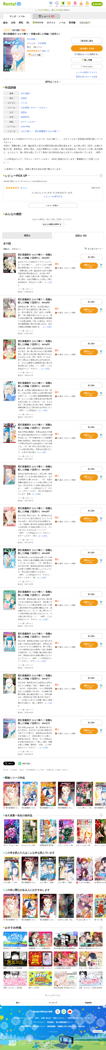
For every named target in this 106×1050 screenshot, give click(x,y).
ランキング (53, 1002)
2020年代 (25, 116)
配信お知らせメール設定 (86, 76)
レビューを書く (36, 55)
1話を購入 (86, 48)
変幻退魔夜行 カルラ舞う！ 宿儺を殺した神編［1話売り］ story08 (35, 551)
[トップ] (9, 4)
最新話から (16, 248)
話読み (24, 112)
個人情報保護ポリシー (64, 1022)
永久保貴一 (32, 38)
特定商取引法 (26, 1026)
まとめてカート (94, 248)
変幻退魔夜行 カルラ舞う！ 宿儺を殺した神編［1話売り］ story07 (35, 510)
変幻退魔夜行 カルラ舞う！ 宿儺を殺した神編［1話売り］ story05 (35, 426)
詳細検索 (88, 1002)
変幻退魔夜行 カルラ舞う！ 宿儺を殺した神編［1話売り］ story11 (35, 677)
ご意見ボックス (73, 1018)
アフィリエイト (39, 1022)
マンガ (24, 102)
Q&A (37, 1018)
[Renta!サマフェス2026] (18, 4)
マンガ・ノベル (17, 16)
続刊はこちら (52, 81)
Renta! (5, 769)
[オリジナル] (38, 22)
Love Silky (25, 126)
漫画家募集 (51, 1026)
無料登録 (98, 4)
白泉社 (24, 97)
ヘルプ (30, 1018)
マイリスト (88, 66)
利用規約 (50, 1022)
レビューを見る (52, 205)
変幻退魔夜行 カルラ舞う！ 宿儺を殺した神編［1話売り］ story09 (35, 593)
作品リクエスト (59, 1018)
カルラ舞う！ (27, 131)
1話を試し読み (86, 40)
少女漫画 (42, 43)
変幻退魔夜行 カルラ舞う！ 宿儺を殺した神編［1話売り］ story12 (35, 721)
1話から (6, 248)
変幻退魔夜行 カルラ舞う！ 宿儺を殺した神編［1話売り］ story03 (35, 342)
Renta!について (20, 1018)
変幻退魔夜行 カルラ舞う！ (47, 131)
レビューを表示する (53, 196)
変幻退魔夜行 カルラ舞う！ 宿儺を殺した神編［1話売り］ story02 (35, 301)
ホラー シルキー (28, 121)
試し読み (91, 257)
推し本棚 (88, 59)
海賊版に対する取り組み (67, 1026)
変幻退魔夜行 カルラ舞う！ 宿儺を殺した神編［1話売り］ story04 (35, 384)
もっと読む (47, 326)
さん (23, 187)
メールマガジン (86, 1018)
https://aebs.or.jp (23, 1045)
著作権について (39, 1026)
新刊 (17, 1002)
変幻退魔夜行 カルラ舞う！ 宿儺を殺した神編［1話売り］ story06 (35, 468)
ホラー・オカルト (39, 107)
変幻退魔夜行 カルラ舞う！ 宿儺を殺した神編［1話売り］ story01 (35, 256)
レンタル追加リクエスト (86, 72)
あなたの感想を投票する (52, 224)
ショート (48, 16)
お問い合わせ (46, 1018)
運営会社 (81, 1026)
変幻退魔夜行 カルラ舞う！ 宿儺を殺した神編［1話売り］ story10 (35, 635)
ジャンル (84, 22)
